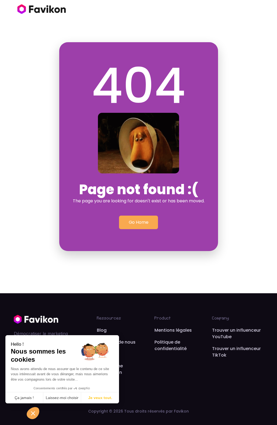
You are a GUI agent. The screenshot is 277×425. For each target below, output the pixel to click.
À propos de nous (116, 342)
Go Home (139, 222)
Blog (102, 330)
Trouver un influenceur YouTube (236, 333)
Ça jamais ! (24, 398)
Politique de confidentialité (170, 345)
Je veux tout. (100, 398)
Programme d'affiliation (110, 369)
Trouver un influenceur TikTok (236, 351)
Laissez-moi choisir (62, 398)
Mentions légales (173, 330)
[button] (33, 413)
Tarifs (103, 354)
